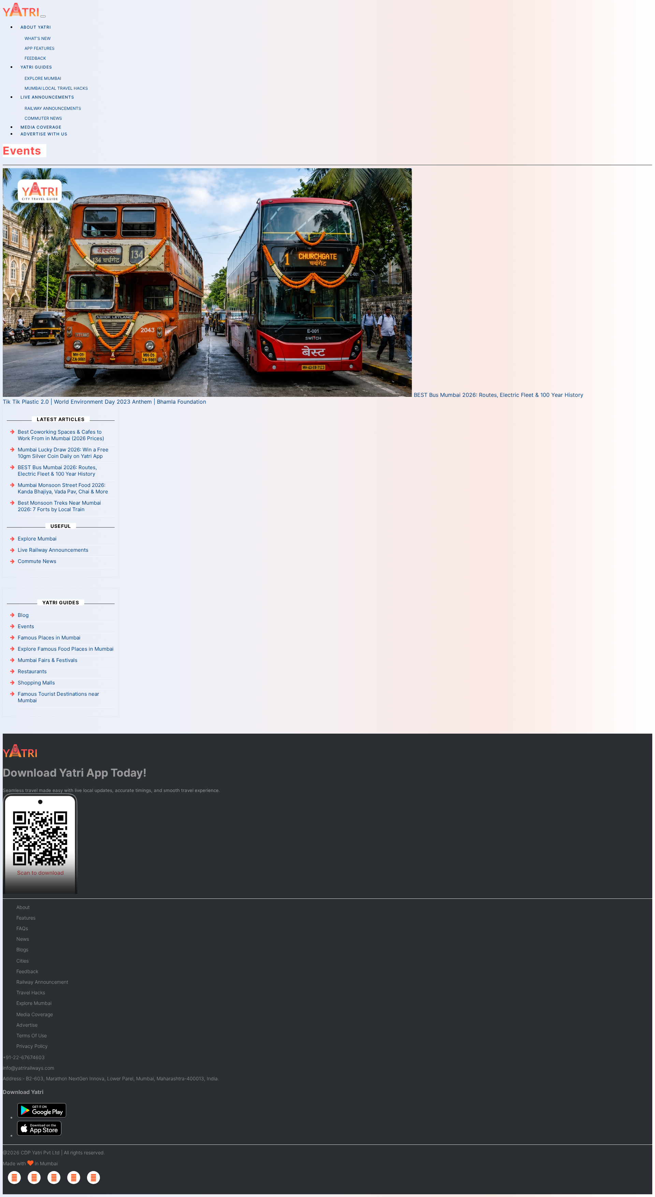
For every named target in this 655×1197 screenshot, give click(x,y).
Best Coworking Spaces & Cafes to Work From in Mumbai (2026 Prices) (61, 435)
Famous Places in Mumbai (49, 637)
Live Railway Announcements (53, 550)
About (23, 907)
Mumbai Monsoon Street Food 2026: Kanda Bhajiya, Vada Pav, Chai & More (63, 488)
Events (26, 626)
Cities (22, 961)
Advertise (27, 1025)
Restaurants (32, 671)
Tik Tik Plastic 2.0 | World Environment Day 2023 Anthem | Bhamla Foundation (104, 401)
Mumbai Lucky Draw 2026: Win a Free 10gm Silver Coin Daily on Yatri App (63, 452)
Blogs (22, 949)
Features (25, 918)
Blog (23, 615)
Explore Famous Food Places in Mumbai (66, 649)
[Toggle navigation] (43, 16)
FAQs (22, 928)
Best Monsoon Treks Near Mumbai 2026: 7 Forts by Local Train (59, 506)
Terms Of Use (31, 1035)
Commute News (37, 561)
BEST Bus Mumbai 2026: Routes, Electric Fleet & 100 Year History (497, 394)
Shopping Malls (36, 682)
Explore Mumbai (37, 538)
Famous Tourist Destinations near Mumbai (58, 697)
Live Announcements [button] (47, 97)
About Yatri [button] (35, 27)
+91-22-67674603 (24, 1057)
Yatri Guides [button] (36, 67)
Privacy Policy (32, 1046)
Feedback (27, 971)
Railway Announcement (42, 982)
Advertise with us (44, 133)
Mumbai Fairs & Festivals (47, 660)
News (22, 939)
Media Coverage (40, 127)
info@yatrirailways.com (28, 1068)
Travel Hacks (30, 992)
